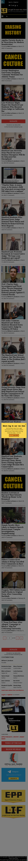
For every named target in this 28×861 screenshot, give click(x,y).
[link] (14, 424)
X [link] (25, 424)
